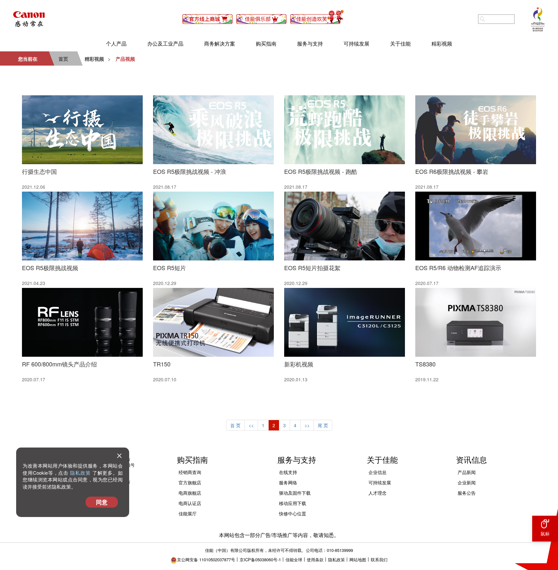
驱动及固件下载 (295, 493)
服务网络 (288, 482)
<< (251, 425)
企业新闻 (467, 482)
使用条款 (315, 559)
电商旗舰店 (190, 493)
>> (307, 425)
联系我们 (379, 559)
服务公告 (467, 493)
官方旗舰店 (190, 482)
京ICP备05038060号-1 (260, 559)
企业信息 (377, 472)
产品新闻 (467, 472)
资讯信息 (471, 459)
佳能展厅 (188, 513)
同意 (102, 502)
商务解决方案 (219, 43)
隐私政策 (80, 472)
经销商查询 (190, 472)
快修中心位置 (292, 513)
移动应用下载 (292, 503)
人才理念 (377, 493)
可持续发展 (356, 43)
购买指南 (266, 43)
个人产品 (116, 43)
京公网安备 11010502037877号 (206, 559)
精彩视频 (441, 43)
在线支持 (288, 472)
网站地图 (357, 559)
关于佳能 (400, 43)
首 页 (235, 425)
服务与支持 (310, 43)
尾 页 (323, 425)
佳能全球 (293, 559)
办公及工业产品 (165, 43)
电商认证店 (190, 503)
